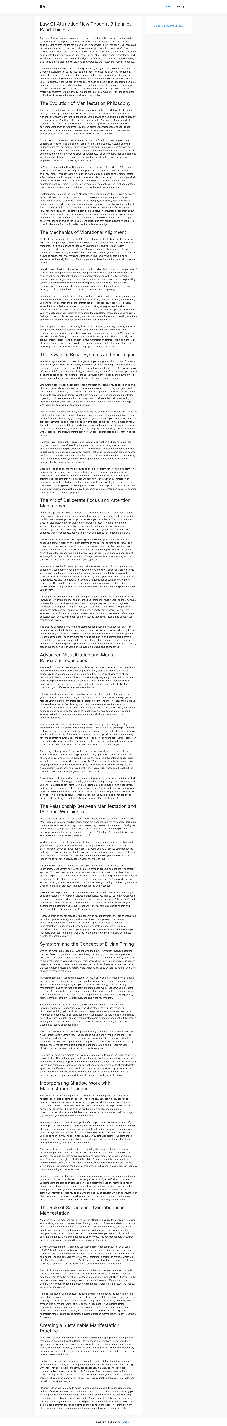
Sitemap (180, 6)
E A (42, 7)
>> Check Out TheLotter (168, 26)
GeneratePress (124, 1422)
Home (169, 6)
